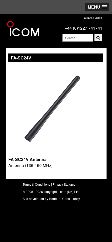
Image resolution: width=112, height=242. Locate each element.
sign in (99, 17)
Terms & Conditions (36, 184)
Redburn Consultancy (64, 198)
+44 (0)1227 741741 (83, 28)
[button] (97, 7)
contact (88, 17)
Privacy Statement (65, 184)
